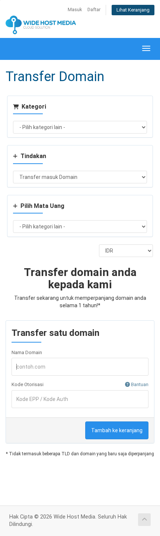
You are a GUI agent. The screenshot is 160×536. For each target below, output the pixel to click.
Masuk (75, 9)
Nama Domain (27, 352)
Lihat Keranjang (133, 10)
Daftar (93, 9)
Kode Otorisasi (80, 384)
